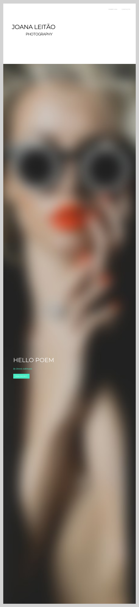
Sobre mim (112, 9)
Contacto (126, 9)
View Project (21, 376)
